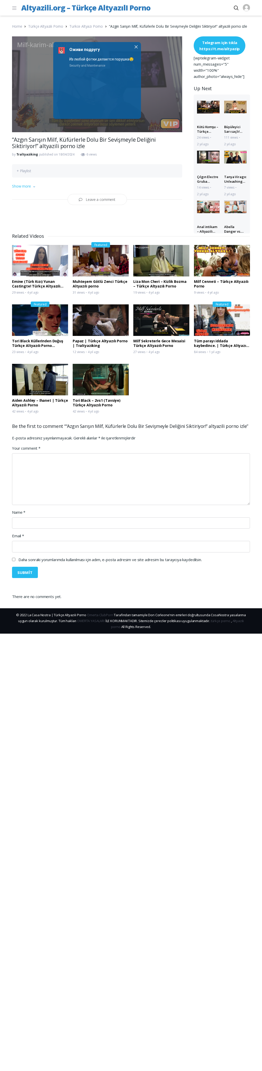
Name (18, 512)
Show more (21, 186)
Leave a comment (100, 199)
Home (17, 26)
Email (18, 535)
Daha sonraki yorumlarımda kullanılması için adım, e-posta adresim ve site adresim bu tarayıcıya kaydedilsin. (110, 559)
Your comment (26, 448)
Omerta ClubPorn (100, 615)
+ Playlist (24, 170)
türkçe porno (220, 621)
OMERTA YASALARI (91, 621)
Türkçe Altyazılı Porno (45, 26)
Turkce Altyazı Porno (86, 26)
